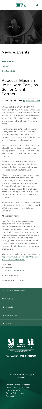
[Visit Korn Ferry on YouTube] (30, 356)
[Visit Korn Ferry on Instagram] (28, 356)
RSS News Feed (10, 315)
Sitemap (7, 323)
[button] (6, 5)
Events (5, 66)
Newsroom (6, 61)
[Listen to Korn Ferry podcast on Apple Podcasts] (33, 356)
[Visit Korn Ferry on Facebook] (23, 356)
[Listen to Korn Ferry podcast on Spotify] (35, 356)
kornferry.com (24, 246)
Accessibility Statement (13, 291)
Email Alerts (7, 71)
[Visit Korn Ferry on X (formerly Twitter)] (25, 356)
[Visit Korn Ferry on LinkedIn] (21, 356)
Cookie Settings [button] (13, 390)
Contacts (7, 307)
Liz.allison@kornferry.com (13, 270)
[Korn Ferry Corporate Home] (21, 5)
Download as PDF (33, 101)
